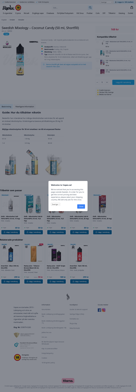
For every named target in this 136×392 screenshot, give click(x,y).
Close (81, 206)
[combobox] (55, 204)
